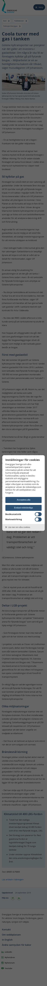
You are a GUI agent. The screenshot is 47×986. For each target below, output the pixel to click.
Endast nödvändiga (23, 508)
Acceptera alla (23, 500)
